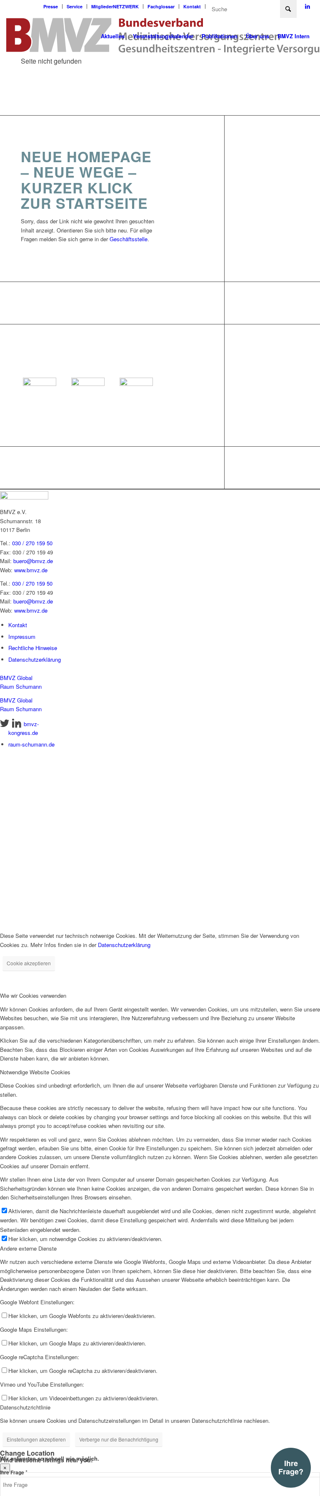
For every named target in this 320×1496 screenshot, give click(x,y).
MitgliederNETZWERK (115, 6)
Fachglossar (161, 6)
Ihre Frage (14, 1472)
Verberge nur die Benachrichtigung (118, 1439)
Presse (50, 6)
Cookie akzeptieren (29, 963)
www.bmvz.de (31, 570)
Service (74, 6)
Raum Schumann (21, 686)
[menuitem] (50, 6)
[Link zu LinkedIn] (307, 6)
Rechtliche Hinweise (32, 648)
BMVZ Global (16, 678)
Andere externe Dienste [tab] (28, 1248)
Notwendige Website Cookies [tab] (35, 1072)
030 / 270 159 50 (32, 543)
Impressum (21, 636)
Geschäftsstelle (129, 239)
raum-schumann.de (31, 744)
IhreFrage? (290, 1467)
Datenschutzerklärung (34, 659)
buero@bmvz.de (33, 561)
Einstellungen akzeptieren (36, 1439)
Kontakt (192, 6)
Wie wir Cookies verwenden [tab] (33, 995)
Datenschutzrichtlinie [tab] (25, 1407)
